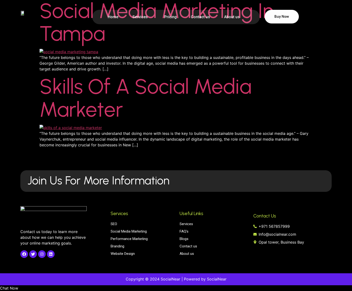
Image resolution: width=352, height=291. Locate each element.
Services (140, 17)
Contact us (200, 17)
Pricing (170, 17)
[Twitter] (33, 254)
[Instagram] (42, 254)
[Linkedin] (51, 254)
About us (232, 17)
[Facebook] (24, 254)
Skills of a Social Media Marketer (145, 98)
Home (113, 17)
